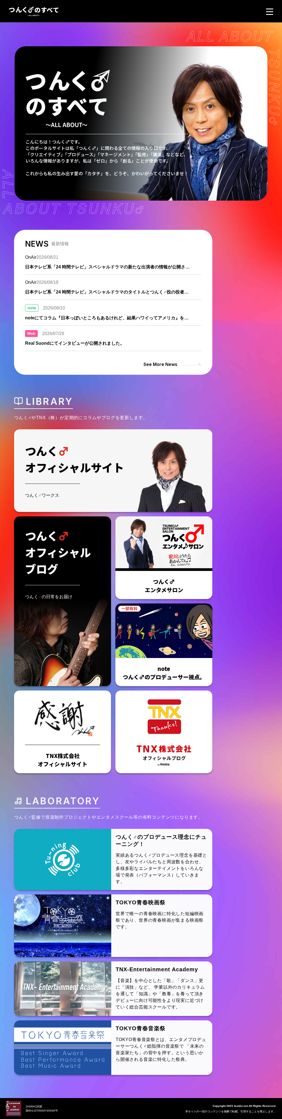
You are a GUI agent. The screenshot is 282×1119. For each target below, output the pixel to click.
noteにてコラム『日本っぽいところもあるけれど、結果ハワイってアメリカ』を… (107, 318)
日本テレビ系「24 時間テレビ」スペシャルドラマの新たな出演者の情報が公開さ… (107, 267)
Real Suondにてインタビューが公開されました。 (74, 343)
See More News (160, 364)
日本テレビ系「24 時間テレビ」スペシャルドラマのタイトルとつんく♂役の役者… (107, 292)
